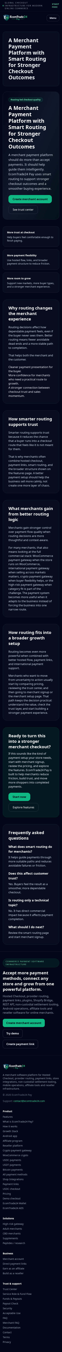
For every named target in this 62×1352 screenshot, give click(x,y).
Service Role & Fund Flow (17, 1294)
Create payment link (20, 1044)
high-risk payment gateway (26, 585)
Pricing (7, 1193)
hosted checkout (31, 461)
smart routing (37, 465)
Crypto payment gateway (17, 1150)
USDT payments (12, 1164)
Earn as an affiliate (13, 1268)
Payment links (11, 1184)
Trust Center (10, 1289)
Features (8, 1116)
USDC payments (12, 1160)
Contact (7, 1332)
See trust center (23, 209)
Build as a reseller (13, 1273)
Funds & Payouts (12, 1298)
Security (7, 1308)
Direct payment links (15, 1263)
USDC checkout (11, 1188)
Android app (10, 1136)
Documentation (11, 1327)
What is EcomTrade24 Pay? (18, 1121)
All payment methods (15, 1174)
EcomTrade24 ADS (13, 1208)
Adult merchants (12, 1228)
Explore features (23, 807)
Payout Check (10, 1303)
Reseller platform (13, 1145)
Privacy (7, 1342)
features (18, 473)
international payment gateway (28, 568)
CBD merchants (12, 1233)
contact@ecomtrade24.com (29, 1101)
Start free (55, 5)
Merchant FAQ (11, 1322)
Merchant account (13, 1259)
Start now (19, 797)
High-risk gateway (13, 1223)
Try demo (12, 1033)
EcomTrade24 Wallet (14, 1203)
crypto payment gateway (36, 576)
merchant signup (38, 692)
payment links (17, 465)
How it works (10, 1126)
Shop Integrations (13, 1179)
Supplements (10, 1238)
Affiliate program (12, 1140)
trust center (34, 688)
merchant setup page (27, 696)
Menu (53, 18)
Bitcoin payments (13, 1169)
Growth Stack (10, 1131)
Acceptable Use (11, 1313)
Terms (6, 1337)
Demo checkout (11, 1198)
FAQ (5, 1318)
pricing (38, 684)
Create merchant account (30, 199)
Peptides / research (14, 1243)
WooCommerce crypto (15, 1155)
